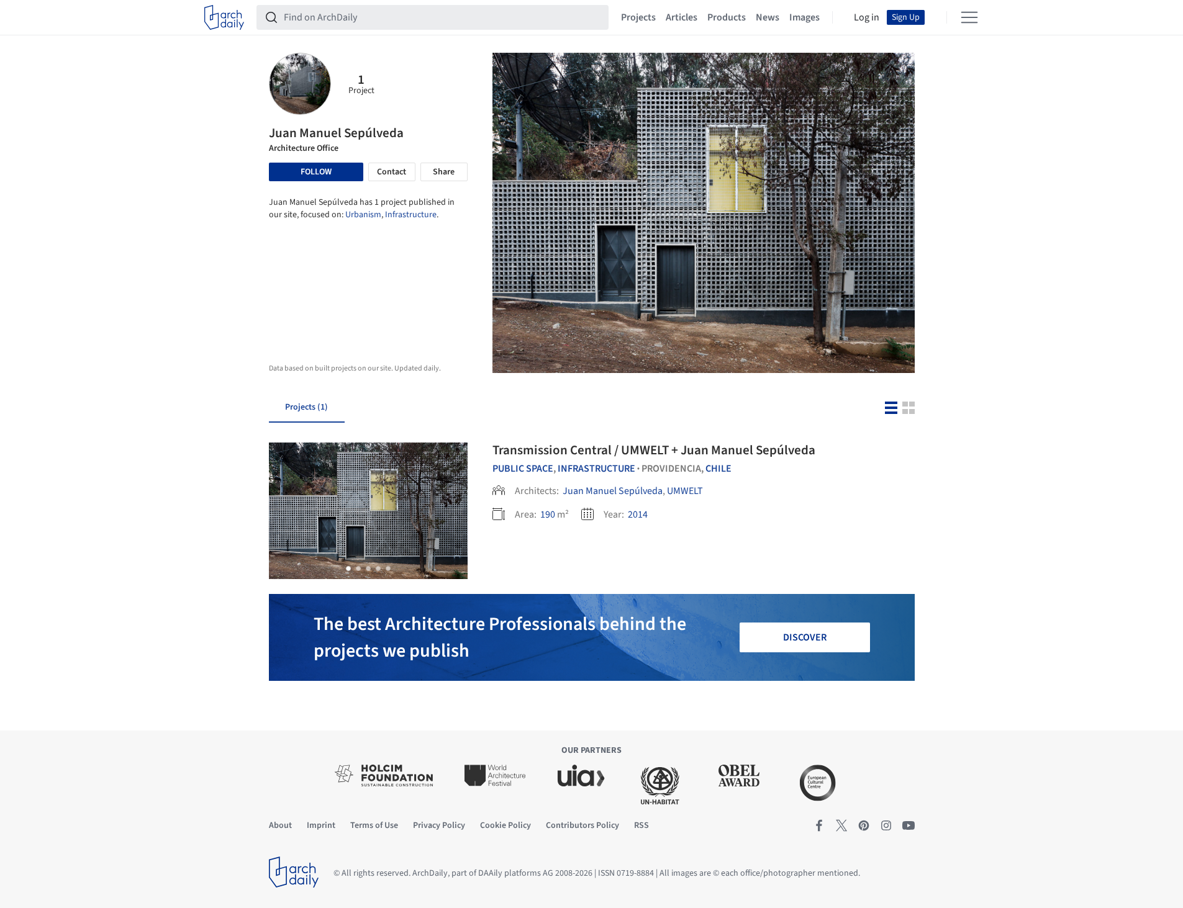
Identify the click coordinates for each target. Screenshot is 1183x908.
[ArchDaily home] (224, 17)
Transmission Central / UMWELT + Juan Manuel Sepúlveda (653, 450)
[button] (348, 568)
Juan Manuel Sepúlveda (613, 491)
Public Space (522, 468)
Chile (718, 468)
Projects (638, 17)
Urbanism (363, 215)
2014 (638, 514)
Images (804, 17)
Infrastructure (411, 215)
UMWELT (685, 491)
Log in (866, 17)
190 (547, 514)
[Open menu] (969, 17)
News (767, 17)
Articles (681, 17)
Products (726, 17)
